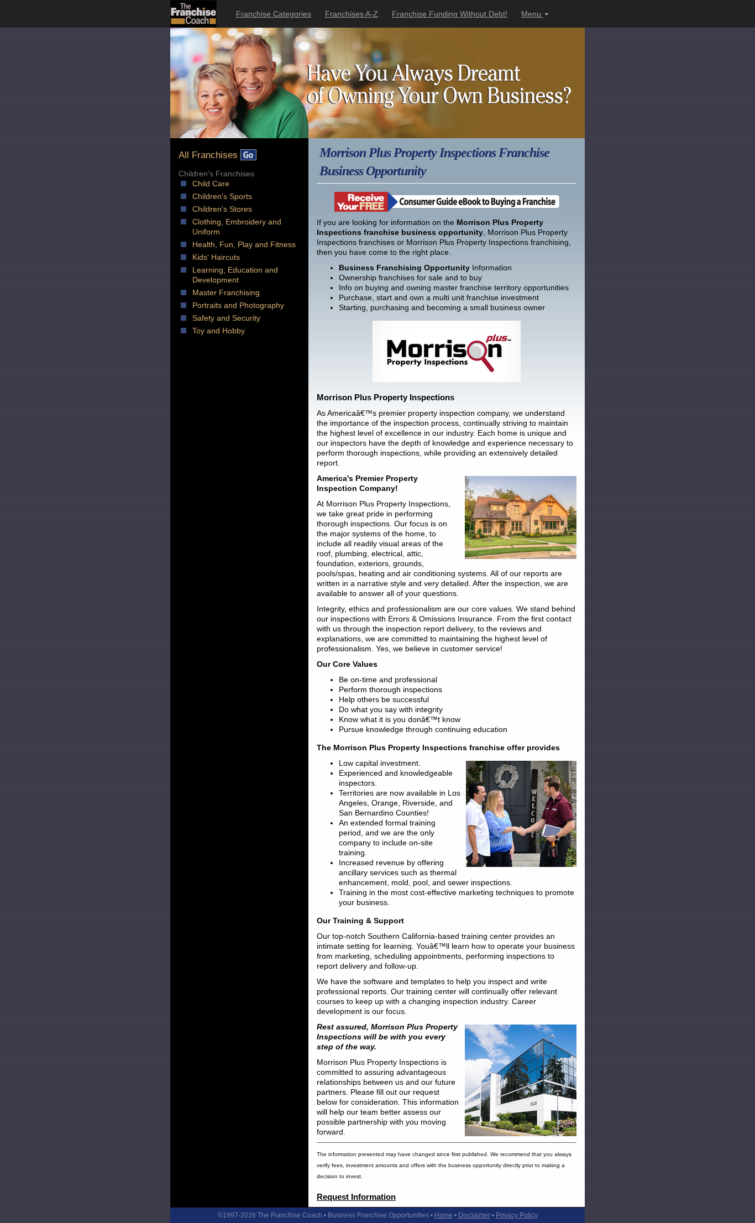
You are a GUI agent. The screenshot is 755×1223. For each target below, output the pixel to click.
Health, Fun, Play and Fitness (244, 244)
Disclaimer (474, 1215)
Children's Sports (222, 196)
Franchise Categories (273, 13)
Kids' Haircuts (216, 257)
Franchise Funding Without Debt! (449, 13)
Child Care (210, 183)
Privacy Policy (517, 1215)
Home (443, 1215)
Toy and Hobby (218, 330)
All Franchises (209, 155)
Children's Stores (222, 209)
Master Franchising (226, 292)
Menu (532, 13)
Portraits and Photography (238, 305)
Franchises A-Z (351, 13)
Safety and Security (226, 317)
